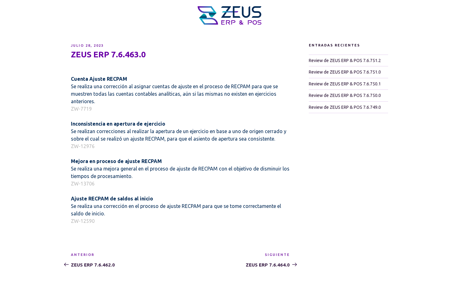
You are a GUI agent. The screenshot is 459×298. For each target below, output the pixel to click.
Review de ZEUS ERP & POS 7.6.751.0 (345, 72)
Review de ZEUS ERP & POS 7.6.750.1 (345, 83)
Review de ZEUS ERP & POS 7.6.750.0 (345, 95)
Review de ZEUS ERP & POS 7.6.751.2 (345, 60)
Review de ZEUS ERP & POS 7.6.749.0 (345, 107)
